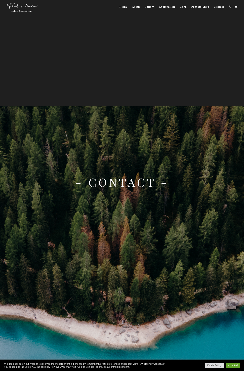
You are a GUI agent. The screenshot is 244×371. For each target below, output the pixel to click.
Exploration (167, 6)
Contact (219, 6)
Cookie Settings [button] (214, 365)
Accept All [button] (233, 365)
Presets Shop (200, 6)
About (136, 6)
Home (123, 6)
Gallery (150, 6)
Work (183, 6)
